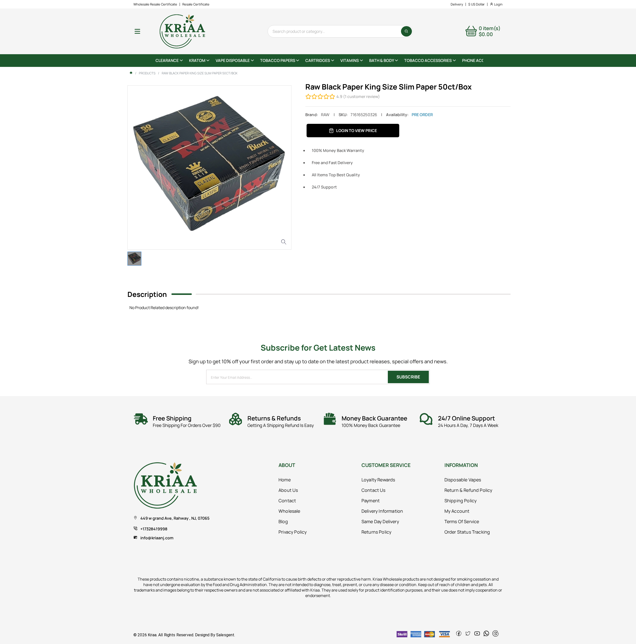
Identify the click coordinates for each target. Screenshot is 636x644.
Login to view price (356, 130)
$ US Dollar (476, 4)
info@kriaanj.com (156, 538)
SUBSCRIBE (408, 377)
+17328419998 (153, 529)
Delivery (457, 4)
